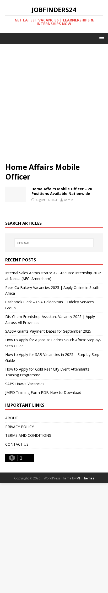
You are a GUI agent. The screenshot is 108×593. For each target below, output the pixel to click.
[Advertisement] (54, 106)
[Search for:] (54, 242)
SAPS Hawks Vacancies (24, 383)
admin (68, 200)
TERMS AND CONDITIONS (28, 435)
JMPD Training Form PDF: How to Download (43, 392)
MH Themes (85, 478)
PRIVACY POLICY (19, 426)
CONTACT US (17, 444)
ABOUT (11, 417)
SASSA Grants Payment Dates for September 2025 (48, 331)
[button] (101, 38)
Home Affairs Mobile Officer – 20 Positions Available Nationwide (61, 191)
